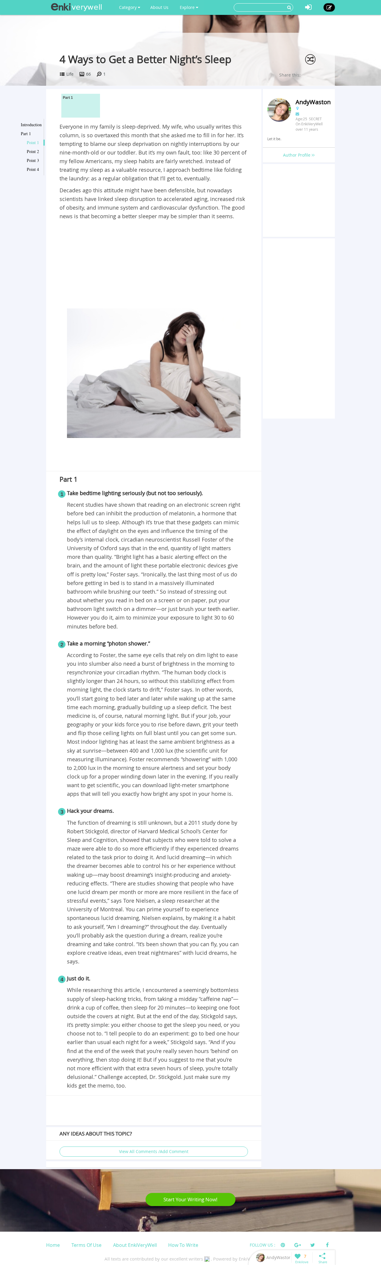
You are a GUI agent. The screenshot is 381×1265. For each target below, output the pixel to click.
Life (70, 74)
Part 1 (26, 133)
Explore (188, 7)
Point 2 (33, 151)
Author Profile (297, 155)
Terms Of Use (86, 1245)
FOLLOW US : (262, 1245)
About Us (159, 7)
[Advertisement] (154, 265)
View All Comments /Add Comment (153, 1151)
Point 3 (33, 160)
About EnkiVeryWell (135, 1245)
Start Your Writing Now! (190, 1199)
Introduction (31, 124)
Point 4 (33, 169)
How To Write (183, 1245)
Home (53, 1245)
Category (128, 7)
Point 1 (33, 142)
